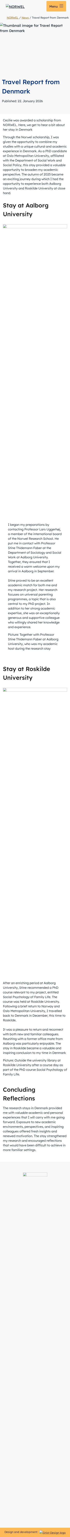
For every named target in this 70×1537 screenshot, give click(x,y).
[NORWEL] (15, 6)
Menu (54, 6)
